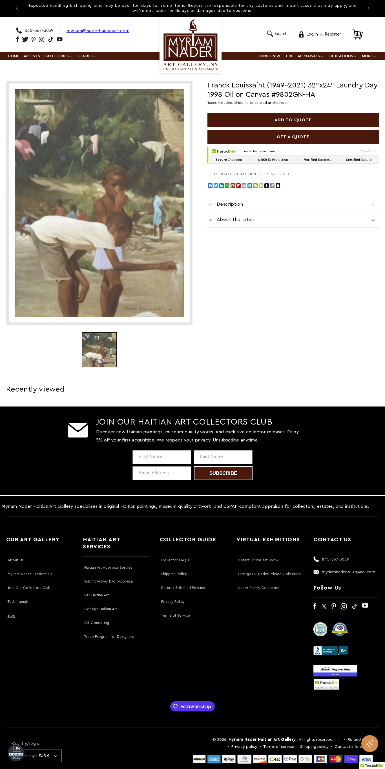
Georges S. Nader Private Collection (269, 574)
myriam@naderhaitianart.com (98, 30)
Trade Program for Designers (109, 636)
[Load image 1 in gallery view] (99, 350)
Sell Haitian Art (96, 595)
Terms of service (278, 746)
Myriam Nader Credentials (30, 574)
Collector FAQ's (175, 560)
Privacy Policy (173, 601)
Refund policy (360, 739)
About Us (16, 560)
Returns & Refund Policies (183, 588)
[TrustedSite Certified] (326, 684)
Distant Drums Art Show (258, 560)
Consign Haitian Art (100, 609)
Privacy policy (244, 746)
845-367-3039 (39, 30)
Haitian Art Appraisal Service (108, 567)
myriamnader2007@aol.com (348, 572)
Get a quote (293, 137)
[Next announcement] (368, 8)
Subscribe (223, 473)
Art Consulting (96, 623)
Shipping (241, 102)
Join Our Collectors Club (29, 588)
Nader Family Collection (258, 588)
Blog (11, 615)
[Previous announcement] (16, 8)
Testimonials (18, 601)
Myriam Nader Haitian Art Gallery (262, 739)
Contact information (354, 746)
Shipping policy (314, 746)
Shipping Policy (174, 574)
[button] (277, 34)
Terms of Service (175, 615)
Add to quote (293, 120)
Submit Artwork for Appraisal (109, 581)
